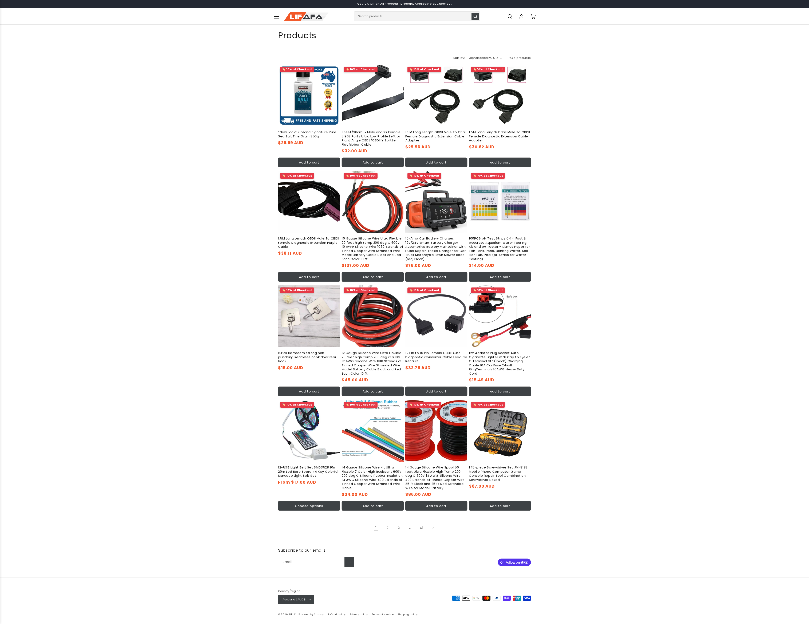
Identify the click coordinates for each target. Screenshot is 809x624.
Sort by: (459, 58)
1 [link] (376, 527)
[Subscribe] (349, 562)
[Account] (521, 16)
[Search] (475, 16)
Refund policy (337, 614)
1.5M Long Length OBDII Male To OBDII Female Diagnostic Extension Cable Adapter (435, 136)
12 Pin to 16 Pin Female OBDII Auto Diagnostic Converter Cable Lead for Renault (436, 357)
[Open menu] (276, 16)
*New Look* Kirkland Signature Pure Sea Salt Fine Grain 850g (307, 134)
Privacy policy (359, 614)
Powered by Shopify (311, 614)
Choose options (309, 506)
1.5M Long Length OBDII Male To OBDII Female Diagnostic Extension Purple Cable (308, 242)
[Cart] (533, 16)
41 (421, 528)
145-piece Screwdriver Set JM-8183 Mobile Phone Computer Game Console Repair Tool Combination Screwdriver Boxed (498, 473)
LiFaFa (293, 614)
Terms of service (383, 614)
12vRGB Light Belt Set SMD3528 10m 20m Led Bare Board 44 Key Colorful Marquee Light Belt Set (308, 471)
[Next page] (433, 527)
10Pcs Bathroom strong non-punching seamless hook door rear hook (307, 357)
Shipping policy (408, 614)
